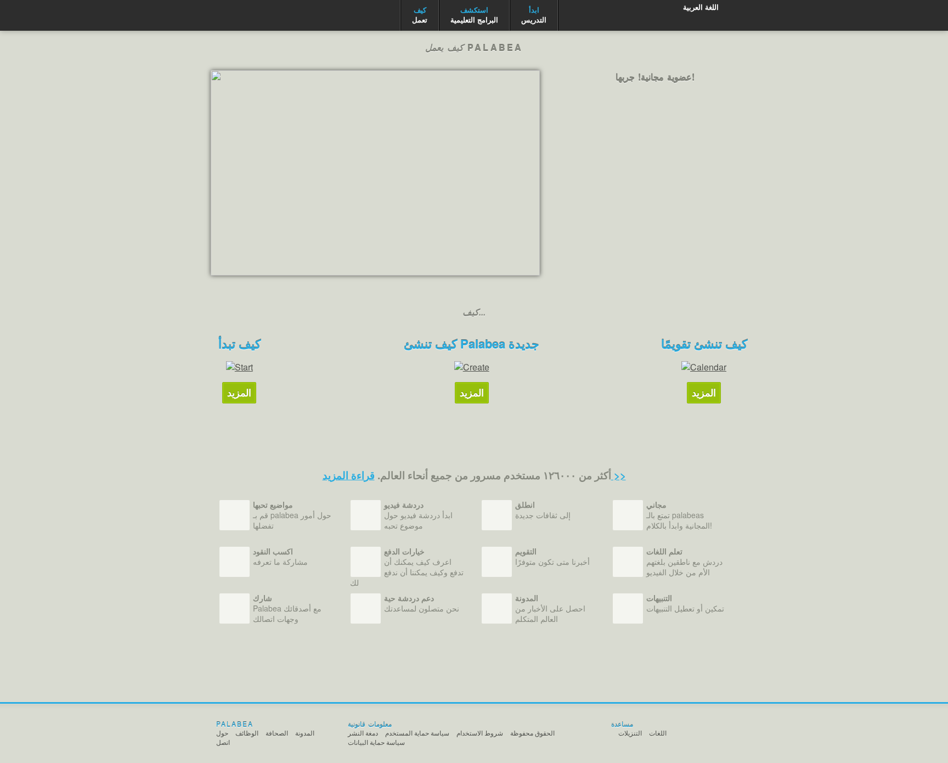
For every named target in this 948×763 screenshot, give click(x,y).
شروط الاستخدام (479, 732)
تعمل (419, 14)
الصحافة (277, 732)
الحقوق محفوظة (532, 732)
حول (222, 732)
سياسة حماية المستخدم (417, 732)
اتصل (223, 742)
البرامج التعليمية (474, 14)
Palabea (259, 15)
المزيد (239, 392)
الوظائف (246, 732)
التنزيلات (630, 732)
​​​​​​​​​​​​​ (375, 173)
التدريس (533, 14)
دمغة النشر (363, 732)
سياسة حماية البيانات (376, 742)
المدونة (304, 732)
